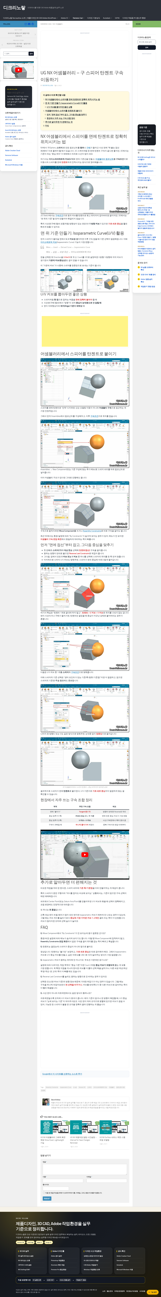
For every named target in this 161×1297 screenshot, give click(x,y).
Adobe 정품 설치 (65, 1280)
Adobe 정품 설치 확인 (146, 280)
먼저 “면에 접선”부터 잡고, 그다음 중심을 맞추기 (67, 114)
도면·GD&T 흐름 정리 (148, 275)
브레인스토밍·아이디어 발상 (93, 1256)
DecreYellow (48, 85)
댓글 (45, 1162)
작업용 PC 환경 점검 (148, 286)
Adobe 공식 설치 (56, 1256)
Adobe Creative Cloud (12, 151)
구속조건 (59, 215)
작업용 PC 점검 (81, 1280)
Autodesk (106, 18)
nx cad (75, 1087)
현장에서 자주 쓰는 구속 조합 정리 (61, 118)
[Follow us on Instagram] (25, 24)
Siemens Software (11, 155)
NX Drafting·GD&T (24, 1270)
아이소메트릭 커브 (49, 242)
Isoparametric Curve (65, 1087)
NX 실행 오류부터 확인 (147, 268)
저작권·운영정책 (119, 1291)
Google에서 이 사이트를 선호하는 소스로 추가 (62, 1074)
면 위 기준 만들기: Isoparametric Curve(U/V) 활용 (66, 103)
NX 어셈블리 (58, 24)
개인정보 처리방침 (132, 1291)
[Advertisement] (85, 50)
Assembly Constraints (92, 531)
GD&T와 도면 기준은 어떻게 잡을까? (144, 165)
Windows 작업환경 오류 (92, 1270)
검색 (146, 47)
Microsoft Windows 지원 (14, 165)
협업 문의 (110, 1291)
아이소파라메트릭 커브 (100, 1087)
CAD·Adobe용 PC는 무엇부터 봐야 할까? (144, 179)
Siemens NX (82, 1087)
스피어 (89, 1087)
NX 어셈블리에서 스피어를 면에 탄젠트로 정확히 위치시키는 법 (72, 99)
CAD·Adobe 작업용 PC (91, 1265)
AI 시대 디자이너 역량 (91, 1260)
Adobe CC (64, 18)
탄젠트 (43, 1090)
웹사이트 (46, 1185)
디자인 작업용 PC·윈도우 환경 (134, 18)
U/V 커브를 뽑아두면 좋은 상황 (59, 107)
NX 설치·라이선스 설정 (25, 1256)
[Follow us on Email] (29, 24)
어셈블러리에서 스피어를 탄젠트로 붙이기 (63, 111)
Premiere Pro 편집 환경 (58, 1270)
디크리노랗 (14, 7)
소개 (103, 1291)
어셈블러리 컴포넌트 (104, 159)
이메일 (89, 1177)
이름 (45, 1177)
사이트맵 (142, 1291)
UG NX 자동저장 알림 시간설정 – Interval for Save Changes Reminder (83, 1140)
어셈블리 (111, 1087)
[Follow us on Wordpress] (32, 24)
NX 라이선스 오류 (24, 1260)
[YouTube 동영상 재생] (85, 855)
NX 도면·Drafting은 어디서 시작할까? (146, 158)
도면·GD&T (50, 1280)
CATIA (117, 18)
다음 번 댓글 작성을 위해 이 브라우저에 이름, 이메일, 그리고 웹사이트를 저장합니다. (73, 1193)
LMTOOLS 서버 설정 (24, 1265)
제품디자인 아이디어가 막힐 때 (145, 172)
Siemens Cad (78, 18)
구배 (88, 147)
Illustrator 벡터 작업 (58, 1265)
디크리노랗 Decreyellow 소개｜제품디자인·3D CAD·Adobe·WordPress (29, 18)
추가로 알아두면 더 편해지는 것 (59, 122)
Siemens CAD (46, 24)
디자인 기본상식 (93, 18)
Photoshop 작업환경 (58, 1260)
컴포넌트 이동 (120, 1087)
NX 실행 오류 (37, 1280)
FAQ (47, 125)
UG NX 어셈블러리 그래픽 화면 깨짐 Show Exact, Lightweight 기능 (53, 1140)
